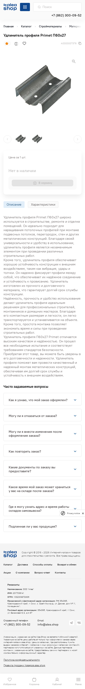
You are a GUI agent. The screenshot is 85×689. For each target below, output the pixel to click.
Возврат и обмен (66, 564)
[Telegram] (71, 622)
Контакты (60, 572)
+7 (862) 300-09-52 (66, 15)
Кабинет (57, 684)
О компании (23, 572)
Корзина (34, 684)
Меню (78, 684)
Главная (9, 26)
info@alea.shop (48, 624)
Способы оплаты (42, 564)
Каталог (26, 26)
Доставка (23, 564)
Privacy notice (73, 513)
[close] (83, 513)
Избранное (9, 684)
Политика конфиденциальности (22, 659)
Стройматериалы (50, 26)
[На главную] (10, 7)
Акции (7, 572)
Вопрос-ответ (42, 572)
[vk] (79, 622)
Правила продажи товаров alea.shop (24, 665)
